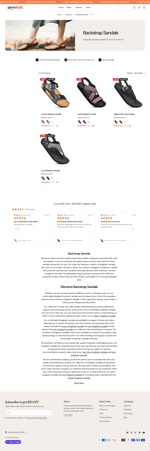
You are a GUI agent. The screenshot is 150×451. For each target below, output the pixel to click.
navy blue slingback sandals (94, 352)
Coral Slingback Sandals (50, 170)
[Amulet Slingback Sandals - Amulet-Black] (43, 122)
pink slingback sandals (63, 329)
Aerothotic (15, 437)
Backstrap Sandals (82, 15)
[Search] (134, 7)
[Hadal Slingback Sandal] (92, 93)
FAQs (101, 413)
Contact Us (103, 410)
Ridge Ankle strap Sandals (124, 114)
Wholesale (127, 410)
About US (127, 406)
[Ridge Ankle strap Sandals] (128, 93)
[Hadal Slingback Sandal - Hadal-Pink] (80, 122)
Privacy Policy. (42, 418)
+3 (88, 122)
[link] (31, 240)
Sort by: (130, 73)
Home (59, 15)
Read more (79, 383)
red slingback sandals (72, 375)
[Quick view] (69, 81)
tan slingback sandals (98, 326)
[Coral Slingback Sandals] (55, 150)
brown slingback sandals (73, 326)
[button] (17, 228)
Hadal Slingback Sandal (87, 114)
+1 (51, 122)
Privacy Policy (104, 421)
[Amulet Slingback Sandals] (55, 93)
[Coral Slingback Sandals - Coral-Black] (48, 178)
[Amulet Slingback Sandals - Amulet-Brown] (48, 122)
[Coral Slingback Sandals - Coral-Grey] (43, 178)
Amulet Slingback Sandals (51, 114)
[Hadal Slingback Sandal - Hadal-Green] (85, 122)
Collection (68, 15)
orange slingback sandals (79, 378)
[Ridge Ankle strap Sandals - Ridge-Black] (116, 122)
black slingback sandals (105, 316)
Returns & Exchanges (107, 406)
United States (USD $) (16, 432)
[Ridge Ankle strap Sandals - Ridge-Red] (121, 122)
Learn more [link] (68, 415)
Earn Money (128, 413)
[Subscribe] (50, 412)
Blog (125, 417)
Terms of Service (105, 417)
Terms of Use (31, 418)
